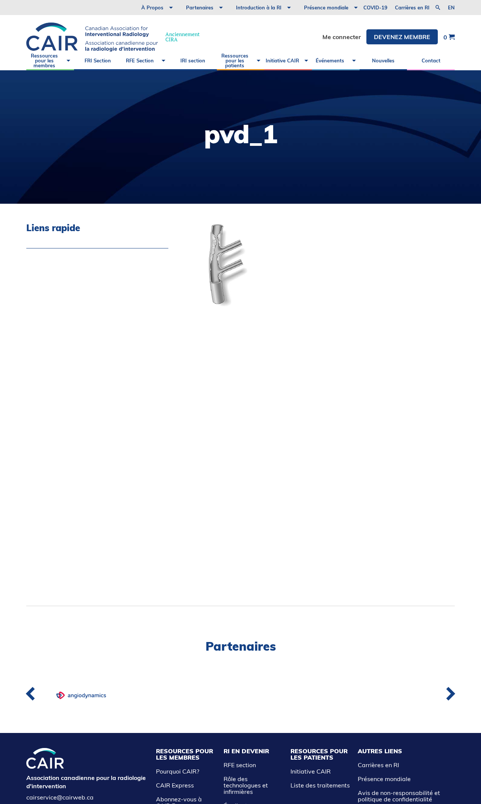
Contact (431, 61)
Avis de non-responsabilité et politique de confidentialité (399, 796)
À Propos (152, 8)
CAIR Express (175, 785)
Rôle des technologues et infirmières (246, 785)
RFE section (240, 765)
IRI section (192, 61)
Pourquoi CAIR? (177, 771)
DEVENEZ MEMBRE (402, 37)
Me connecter (341, 37)
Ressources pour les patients (234, 60)
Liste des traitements (320, 785)
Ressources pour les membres (44, 60)
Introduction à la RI (258, 8)
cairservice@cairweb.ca (60, 797)
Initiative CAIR (282, 61)
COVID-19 (375, 8)
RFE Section (140, 61)
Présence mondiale (326, 8)
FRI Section (98, 61)
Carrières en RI (412, 8)
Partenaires (199, 8)
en (451, 7)
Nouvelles (383, 61)
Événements (330, 61)
